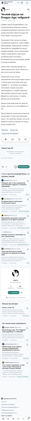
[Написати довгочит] (13, 418)
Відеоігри (5, 130)
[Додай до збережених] (19, 139)
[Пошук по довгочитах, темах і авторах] (23, 418)
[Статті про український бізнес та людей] (8, 418)
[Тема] (22, 3)
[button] (28, 418)
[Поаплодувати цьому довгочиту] (5, 139)
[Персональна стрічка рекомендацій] (3, 418)
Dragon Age (14, 130)
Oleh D (15, 280)
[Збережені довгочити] (18, 418)
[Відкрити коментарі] (12, 139)
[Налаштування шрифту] (28, 9)
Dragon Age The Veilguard (10, 133)
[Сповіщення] (28, 419)
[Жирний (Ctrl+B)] (2, 166)
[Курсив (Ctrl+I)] (6, 166)
